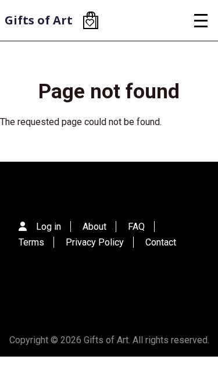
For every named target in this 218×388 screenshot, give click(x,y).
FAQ (136, 226)
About (94, 226)
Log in (48, 226)
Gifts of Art (39, 20)
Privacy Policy (95, 242)
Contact (160, 242)
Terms (31, 242)
